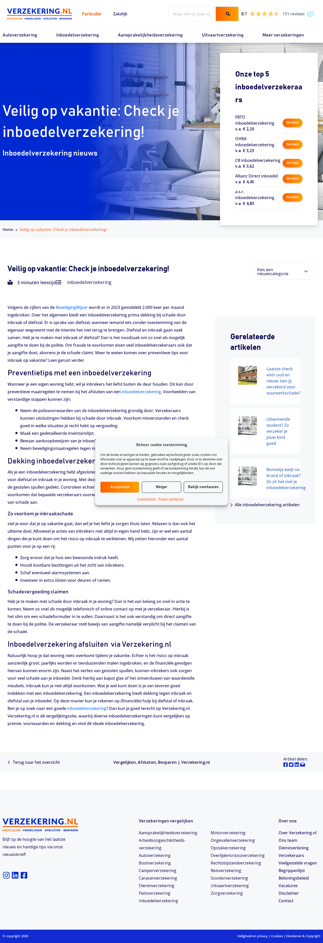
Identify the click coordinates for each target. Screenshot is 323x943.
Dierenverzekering (156, 885)
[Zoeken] (227, 14)
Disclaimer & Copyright (303, 936)
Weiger (161, 487)
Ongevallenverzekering (233, 840)
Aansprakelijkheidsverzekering (150, 35)
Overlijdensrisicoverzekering (238, 855)
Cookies (277, 936)
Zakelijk (120, 14)
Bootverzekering (155, 863)
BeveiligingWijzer (72, 307)
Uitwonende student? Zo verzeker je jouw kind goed (278, 431)
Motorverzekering (228, 833)
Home (8, 229)
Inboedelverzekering (77, 35)
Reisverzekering (226, 870)
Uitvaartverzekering (223, 35)
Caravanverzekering (158, 878)
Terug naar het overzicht (36, 762)
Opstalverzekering (228, 848)
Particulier (92, 14)
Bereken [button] (292, 122)
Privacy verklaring (170, 498)
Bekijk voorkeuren (203, 487)
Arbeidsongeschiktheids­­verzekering (162, 844)
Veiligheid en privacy (252, 936)
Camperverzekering (157, 870)
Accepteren (119, 487)
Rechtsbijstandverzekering (236, 863)
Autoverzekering (20, 35)
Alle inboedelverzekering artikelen (267, 504)
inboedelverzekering (141, 391)
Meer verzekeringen (283, 35)
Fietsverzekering (154, 893)
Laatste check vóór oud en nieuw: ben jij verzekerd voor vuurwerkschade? (283, 381)
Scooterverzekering (229, 878)
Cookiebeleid (146, 498)
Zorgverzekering (227, 893)
